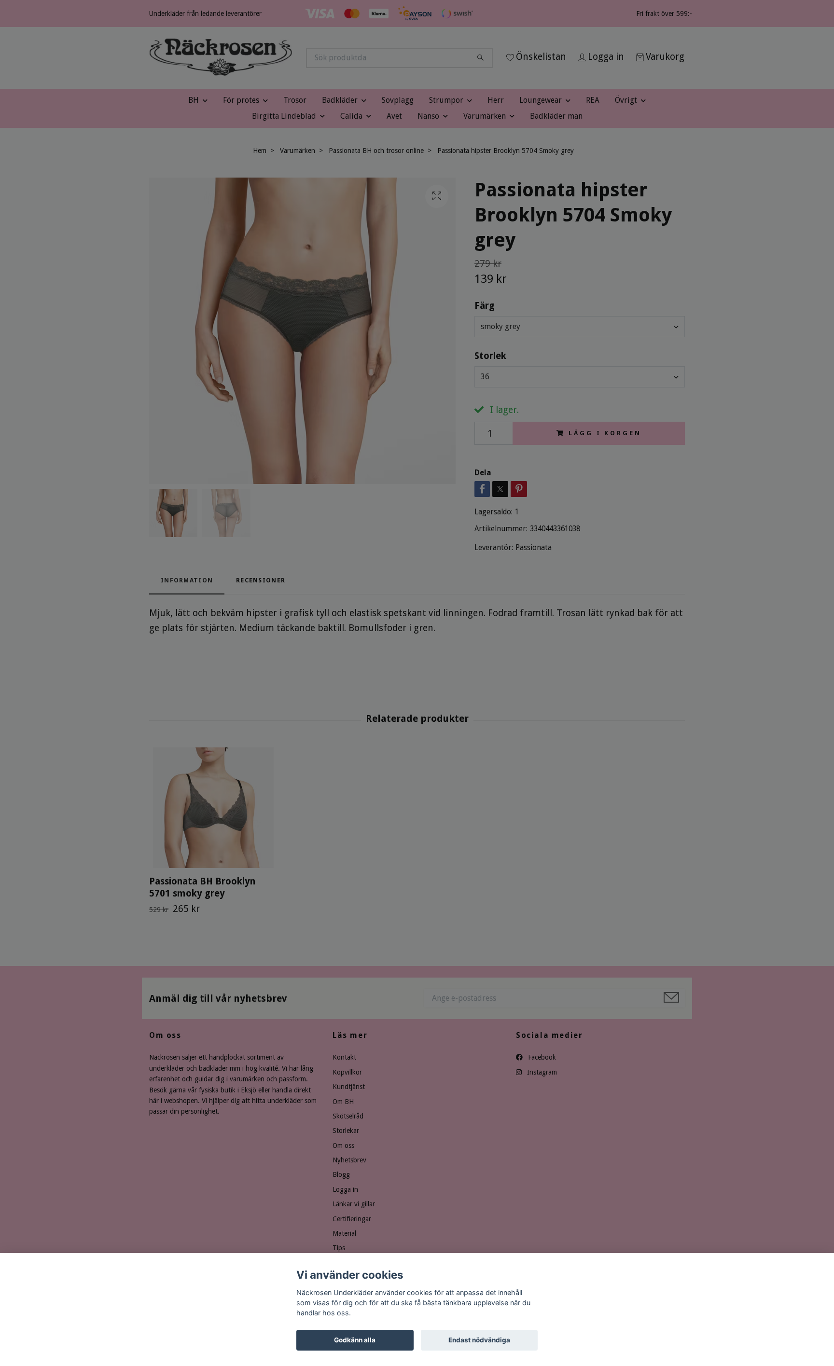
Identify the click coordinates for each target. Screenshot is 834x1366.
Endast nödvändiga (479, 1340)
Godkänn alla (354, 1340)
